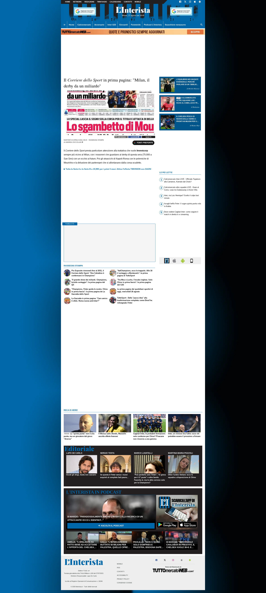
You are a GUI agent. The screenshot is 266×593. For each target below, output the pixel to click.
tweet (148, 137)
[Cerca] (202, 25)
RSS (118, 568)
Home (67, 2)
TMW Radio (102, 2)
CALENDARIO (115, 2)
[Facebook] (180, 2)
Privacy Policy (123, 579)
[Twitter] (185, 2)
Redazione (89, 2)
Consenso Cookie (124, 583)
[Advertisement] (180, 374)
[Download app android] (200, 2)
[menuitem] (64, 25)
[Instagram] (190, 2)
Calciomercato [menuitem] (84, 25)
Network (77, 2)
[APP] (167, 260)
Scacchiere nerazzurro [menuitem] (175, 25)
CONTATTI (128, 2)
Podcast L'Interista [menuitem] (153, 25)
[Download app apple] (195, 2)
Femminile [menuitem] (136, 25)
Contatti (120, 571)
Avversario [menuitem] (99, 25)
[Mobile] (191, 260)
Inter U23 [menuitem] (112, 25)
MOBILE (138, 2)
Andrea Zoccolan (73, 142)
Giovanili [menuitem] (123, 25)
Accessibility (122, 575)
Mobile (120, 564)
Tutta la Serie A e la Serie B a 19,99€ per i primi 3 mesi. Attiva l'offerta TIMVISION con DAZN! (108, 169)
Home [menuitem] (71, 25)
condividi (134, 137)
